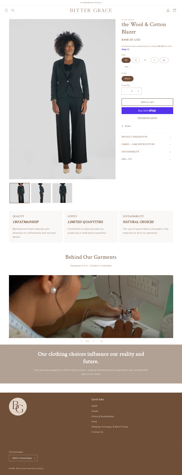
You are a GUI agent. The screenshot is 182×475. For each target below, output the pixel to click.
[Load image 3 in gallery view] (62, 193)
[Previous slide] (81, 341)
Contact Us (97, 432)
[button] (6, 10)
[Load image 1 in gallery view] (20, 193)
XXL (128, 67)
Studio (95, 411)
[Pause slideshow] (101, 341)
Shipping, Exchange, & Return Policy (110, 427)
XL (164, 60)
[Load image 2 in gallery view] (41, 193)
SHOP (95, 406)
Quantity (126, 85)
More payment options (147, 118)
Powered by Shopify (35, 468)
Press (94, 421)
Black (127, 78)
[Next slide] (94, 341)
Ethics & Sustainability (103, 416)
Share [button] (128, 126)
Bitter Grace (21, 468)
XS (126, 60)
